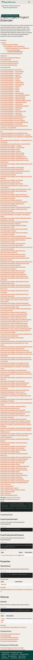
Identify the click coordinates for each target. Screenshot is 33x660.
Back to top (21, 658)
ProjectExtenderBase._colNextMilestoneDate (14, 106)
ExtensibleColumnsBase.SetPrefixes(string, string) (15, 189)
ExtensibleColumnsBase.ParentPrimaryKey (13, 468)
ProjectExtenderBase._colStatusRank (11, 82)
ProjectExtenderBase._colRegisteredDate (13, 102)
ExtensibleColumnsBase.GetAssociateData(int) (14, 383)
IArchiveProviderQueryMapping (10, 57)
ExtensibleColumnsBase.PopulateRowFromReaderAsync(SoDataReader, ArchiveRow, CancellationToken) (15, 214)
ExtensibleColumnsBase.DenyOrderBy (12, 155)
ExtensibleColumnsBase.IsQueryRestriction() (14, 276)
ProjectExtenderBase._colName (10, 75)
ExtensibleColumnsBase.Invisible (10, 151)
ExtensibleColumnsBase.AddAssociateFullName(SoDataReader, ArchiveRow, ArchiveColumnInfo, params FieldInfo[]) (16, 435)
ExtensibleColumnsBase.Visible (10, 149)
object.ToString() (5, 484)
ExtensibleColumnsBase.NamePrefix (11, 473)
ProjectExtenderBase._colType (10, 78)
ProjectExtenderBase (13, 50)
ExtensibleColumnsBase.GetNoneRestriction (14, 158)
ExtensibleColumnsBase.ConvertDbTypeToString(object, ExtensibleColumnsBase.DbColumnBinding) (15, 395)
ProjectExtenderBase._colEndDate (11, 108)
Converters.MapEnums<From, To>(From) (12, 649)
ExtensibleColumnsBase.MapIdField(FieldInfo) (14, 303)
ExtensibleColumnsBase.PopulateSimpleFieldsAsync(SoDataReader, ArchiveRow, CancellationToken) (15, 366)
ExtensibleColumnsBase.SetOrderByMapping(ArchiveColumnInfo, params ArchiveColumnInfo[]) (14, 185)
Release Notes (24, 654)
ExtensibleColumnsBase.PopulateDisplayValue (14, 481)
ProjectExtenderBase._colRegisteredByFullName (15, 100)
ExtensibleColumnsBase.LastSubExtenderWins (14, 466)
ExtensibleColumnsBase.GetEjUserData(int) (13, 385)
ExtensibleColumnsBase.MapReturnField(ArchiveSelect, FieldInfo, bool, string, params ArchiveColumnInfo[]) (15, 299)
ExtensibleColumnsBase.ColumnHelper (12, 448)
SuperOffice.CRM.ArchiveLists (10, 6)
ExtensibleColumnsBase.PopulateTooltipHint (14, 482)
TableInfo (3, 584)
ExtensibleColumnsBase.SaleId (9, 471)
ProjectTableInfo (19, 46)
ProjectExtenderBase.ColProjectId (11, 69)
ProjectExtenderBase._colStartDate (11, 115)
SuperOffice (9, 497)
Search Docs (22, 656)
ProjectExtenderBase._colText (9, 89)
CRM (13, 497)
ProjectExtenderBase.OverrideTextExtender (14, 133)
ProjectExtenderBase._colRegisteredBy (12, 98)
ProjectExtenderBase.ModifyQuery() (11, 118)
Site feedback (12, 656)
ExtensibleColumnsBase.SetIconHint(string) (13, 194)
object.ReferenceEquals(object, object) (12, 490)
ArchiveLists (17, 497)
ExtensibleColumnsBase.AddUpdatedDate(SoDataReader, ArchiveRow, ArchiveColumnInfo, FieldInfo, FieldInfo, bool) (16, 430)
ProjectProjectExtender (10, 7)
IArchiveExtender (5, 59)
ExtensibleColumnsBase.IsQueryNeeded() (13, 274)
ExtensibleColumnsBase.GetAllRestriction (13, 156)
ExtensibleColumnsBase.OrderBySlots (12, 479)
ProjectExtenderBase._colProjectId (11, 73)
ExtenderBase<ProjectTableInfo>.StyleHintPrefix (15, 144)
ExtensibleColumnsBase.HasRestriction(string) (14, 350)
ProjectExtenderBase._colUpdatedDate (12, 97)
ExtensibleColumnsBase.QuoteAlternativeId (13, 470)
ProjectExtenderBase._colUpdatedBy (12, 93)
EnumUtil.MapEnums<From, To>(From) (12, 648)
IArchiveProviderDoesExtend (9, 61)
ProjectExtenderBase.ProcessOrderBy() (12, 120)
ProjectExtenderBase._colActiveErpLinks (13, 111)
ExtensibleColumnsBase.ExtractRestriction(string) (15, 357)
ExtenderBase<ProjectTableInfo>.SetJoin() (13, 627)
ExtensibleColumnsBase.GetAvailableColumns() (15, 171)
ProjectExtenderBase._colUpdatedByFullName (15, 95)
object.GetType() (5, 493)
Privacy (4, 656)
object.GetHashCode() (7, 491)
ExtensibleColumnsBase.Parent (10, 451)
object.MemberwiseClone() (8, 495)
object (4, 42)
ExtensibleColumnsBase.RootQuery (11, 477)
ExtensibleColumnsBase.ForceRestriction (13, 461)
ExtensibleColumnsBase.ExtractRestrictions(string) (16, 352)
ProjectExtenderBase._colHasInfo (10, 86)
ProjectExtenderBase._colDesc (10, 91)
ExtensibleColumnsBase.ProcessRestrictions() (14, 363)
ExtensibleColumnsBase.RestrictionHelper (13, 450)
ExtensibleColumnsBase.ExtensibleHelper (13, 446)
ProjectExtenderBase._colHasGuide (11, 104)
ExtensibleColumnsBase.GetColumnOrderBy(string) (16, 261)
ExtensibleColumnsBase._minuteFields (12, 147)
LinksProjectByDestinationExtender (11, 53)
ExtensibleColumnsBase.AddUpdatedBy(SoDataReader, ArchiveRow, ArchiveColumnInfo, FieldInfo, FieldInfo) (16, 424)
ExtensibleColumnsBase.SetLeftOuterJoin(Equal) (15, 285)
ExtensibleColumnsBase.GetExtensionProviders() (15, 207)
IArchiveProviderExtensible (8, 65)
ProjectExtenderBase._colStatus (10, 80)
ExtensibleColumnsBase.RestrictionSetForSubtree (15, 457)
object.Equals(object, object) (9, 488)
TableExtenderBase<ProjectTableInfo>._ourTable (15, 135)
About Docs (5, 658)
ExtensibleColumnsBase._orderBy (10, 146)
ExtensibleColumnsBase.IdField (10, 464)
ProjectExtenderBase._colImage (10, 109)
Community (14, 654)
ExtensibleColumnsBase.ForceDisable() (12, 381)
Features (17, 555)
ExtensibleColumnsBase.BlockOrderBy (12, 462)
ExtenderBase (8, 46)
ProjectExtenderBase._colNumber (11, 77)
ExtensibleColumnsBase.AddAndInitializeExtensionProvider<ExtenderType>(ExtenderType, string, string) (16, 343)
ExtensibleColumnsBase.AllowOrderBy (12, 153)
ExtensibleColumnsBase (10, 44)
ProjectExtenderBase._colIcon (9, 88)
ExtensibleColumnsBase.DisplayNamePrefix (13, 475)
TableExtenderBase (12, 48)
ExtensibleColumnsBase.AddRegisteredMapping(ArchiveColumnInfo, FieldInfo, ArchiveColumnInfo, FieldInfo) (14, 415)
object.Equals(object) (7, 486)
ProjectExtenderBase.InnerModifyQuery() (13, 117)
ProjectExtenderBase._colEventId (10, 113)
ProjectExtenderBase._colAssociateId (12, 84)
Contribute (13, 658)
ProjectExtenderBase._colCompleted (12, 71)
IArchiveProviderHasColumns (9, 63)
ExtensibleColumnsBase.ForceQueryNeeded (14, 459)
